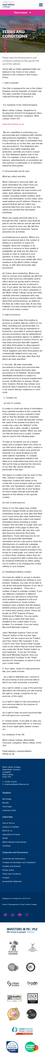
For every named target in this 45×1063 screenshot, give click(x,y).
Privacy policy (8, 870)
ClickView (6, 846)
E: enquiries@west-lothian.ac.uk (15, 784)
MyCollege (6, 799)
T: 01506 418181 (9, 782)
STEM (4, 838)
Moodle (5, 803)
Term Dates (7, 806)
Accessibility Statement (11, 881)
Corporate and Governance (13, 858)
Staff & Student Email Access (14, 842)
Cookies (5, 877)
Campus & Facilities (10, 827)
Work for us (7, 830)
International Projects (11, 834)
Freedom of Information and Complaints (19, 862)
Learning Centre (9, 810)
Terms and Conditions (11, 874)
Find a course (20, 12)
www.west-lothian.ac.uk (13, 124)
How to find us (8, 823)
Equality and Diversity (11, 866)
